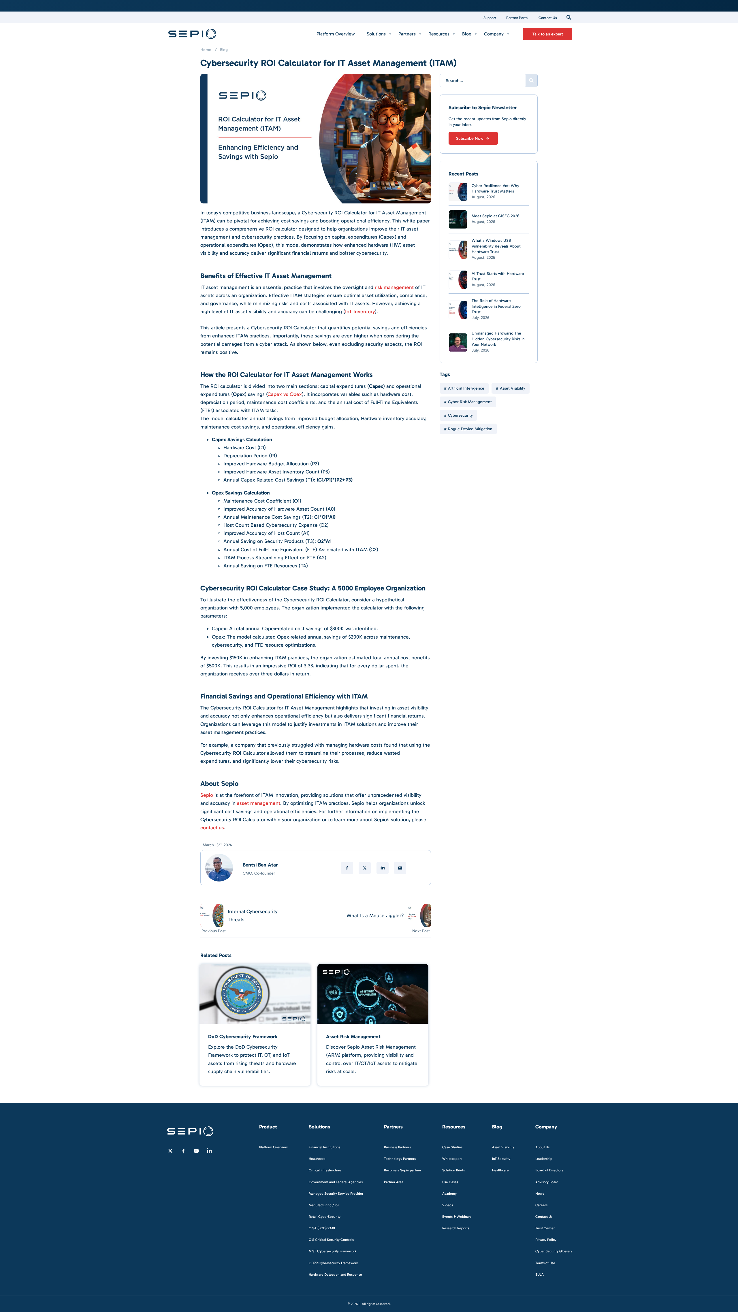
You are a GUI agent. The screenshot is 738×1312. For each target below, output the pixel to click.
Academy (449, 1194)
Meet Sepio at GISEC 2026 (495, 216)
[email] (400, 868)
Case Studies (452, 1147)
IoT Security (501, 1159)
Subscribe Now (470, 138)
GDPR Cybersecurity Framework (333, 1263)
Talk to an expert (547, 34)
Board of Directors (549, 1170)
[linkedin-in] (209, 1150)
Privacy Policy (545, 1240)
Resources (438, 34)
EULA (539, 1275)
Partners (407, 34)
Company (494, 34)
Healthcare (317, 1159)
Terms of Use (545, 1263)
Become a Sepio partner (402, 1170)
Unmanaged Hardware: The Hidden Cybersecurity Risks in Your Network (498, 339)
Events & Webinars (456, 1217)
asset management (258, 803)
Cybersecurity (460, 415)
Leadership (543, 1159)
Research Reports (455, 1228)
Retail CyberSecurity (324, 1217)
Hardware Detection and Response (335, 1275)
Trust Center (545, 1228)
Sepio (206, 795)
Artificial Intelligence (466, 388)
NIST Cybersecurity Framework (333, 1251)
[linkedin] (382, 868)
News (539, 1194)
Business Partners (397, 1147)
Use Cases (450, 1182)
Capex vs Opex (285, 394)
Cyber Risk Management (470, 401)
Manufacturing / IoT (324, 1205)
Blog (466, 34)
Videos (447, 1205)
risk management (394, 287)
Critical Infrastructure (325, 1170)
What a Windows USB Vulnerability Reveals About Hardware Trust (496, 246)
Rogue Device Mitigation (470, 428)
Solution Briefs (453, 1170)
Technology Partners (400, 1159)
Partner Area (393, 1182)
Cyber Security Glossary (553, 1251)
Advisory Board (546, 1182)
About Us (542, 1147)
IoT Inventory (360, 311)
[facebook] (347, 868)
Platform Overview (336, 34)
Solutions (376, 34)
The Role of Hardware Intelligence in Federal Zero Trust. (496, 306)
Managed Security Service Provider (336, 1194)
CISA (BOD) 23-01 (322, 1228)
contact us (212, 827)
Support (489, 18)
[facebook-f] (183, 1150)
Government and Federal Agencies (336, 1182)
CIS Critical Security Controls (331, 1240)
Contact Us (548, 18)
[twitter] (365, 868)
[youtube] (196, 1150)
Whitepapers (452, 1159)
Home (205, 49)
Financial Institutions (324, 1147)
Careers (541, 1205)
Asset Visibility (512, 388)
